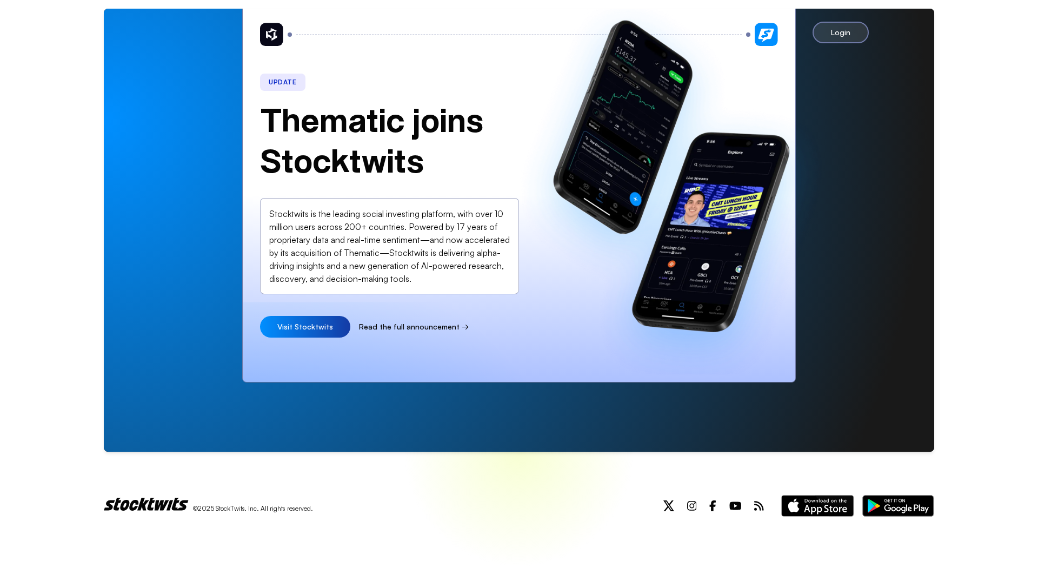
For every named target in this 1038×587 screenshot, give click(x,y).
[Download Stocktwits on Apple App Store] (817, 506)
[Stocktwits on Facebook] (712, 505)
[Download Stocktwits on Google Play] (898, 506)
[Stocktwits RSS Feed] (759, 505)
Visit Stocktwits (305, 326)
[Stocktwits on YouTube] (735, 505)
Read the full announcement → (414, 326)
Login (840, 32)
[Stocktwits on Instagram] (692, 505)
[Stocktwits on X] (668, 505)
